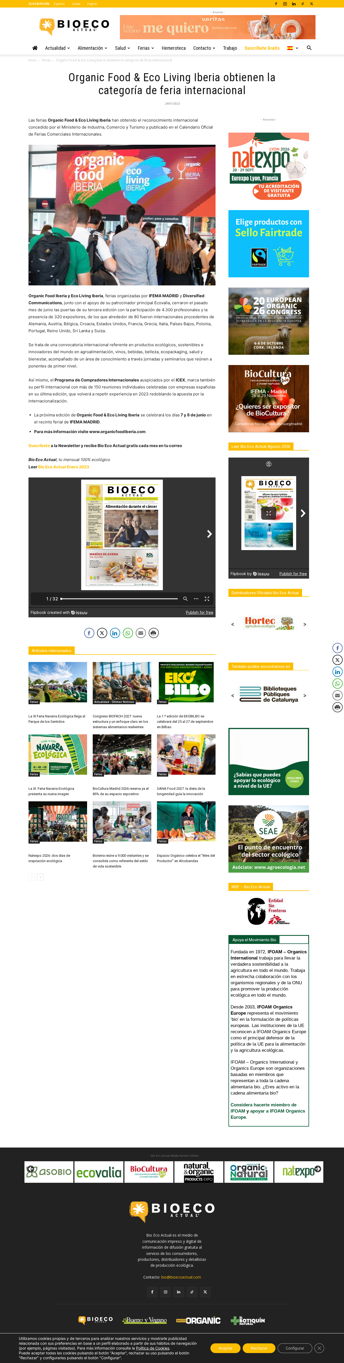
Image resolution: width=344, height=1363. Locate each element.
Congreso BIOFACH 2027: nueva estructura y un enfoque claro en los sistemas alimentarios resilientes (120, 721)
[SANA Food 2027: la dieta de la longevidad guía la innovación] (186, 754)
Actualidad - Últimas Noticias (114, 702)
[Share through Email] (141, 633)
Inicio (32, 60)
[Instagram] (285, 4)
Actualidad (55, 48)
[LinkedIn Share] (115, 633)
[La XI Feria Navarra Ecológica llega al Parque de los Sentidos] (57, 682)
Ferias (144, 48)
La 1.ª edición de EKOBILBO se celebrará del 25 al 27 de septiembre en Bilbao (185, 721)
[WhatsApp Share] (128, 633)
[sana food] (298, 1172)
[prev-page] (31, 877)
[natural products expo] (148, 1172)
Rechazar (259, 1348)
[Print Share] (154, 633)
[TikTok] (303, 4)
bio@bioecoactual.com (181, 1277)
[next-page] (40, 877)
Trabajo (230, 48)
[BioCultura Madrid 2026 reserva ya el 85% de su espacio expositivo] (122, 754)
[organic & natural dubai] (198, 1172)
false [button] (31, 1169)
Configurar (295, 1348)
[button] (309, 48)
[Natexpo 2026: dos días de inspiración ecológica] (57, 821)
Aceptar (225, 1348)
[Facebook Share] (89, 633)
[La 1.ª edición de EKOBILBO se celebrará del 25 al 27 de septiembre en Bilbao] (186, 682)
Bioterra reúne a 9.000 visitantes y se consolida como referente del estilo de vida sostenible (121, 861)
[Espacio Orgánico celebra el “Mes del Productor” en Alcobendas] (186, 821)
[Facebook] (276, 4)
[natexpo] (248, 1172)
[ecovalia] (48, 1172)
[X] (311, 4)
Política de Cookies (152, 1348)
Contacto (202, 48)
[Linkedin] (294, 4)
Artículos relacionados (51, 650)
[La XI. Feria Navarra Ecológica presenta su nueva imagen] (57, 754)
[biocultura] (98, 1172)
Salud (120, 48)
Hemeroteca (174, 48)
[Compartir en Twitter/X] (102, 633)
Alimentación (90, 48)
